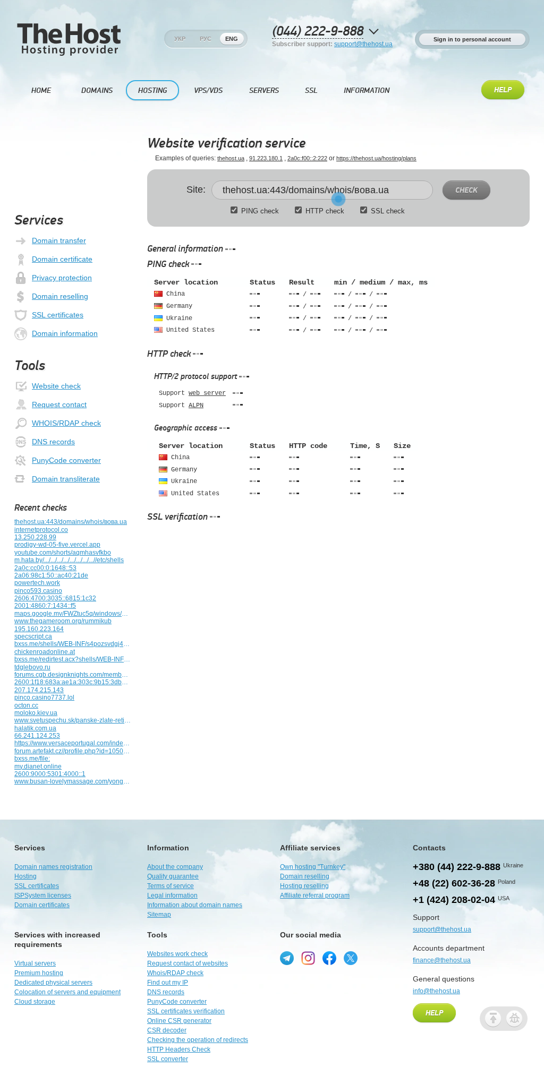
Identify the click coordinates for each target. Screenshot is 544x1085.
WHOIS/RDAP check (66, 423)
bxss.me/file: (32, 758)
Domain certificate (62, 259)
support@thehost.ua (363, 44)
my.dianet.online (38, 766)
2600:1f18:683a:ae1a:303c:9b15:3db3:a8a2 (72, 682)
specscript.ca (33, 636)
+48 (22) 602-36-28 (454, 883)
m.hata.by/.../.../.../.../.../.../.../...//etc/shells (69, 560)
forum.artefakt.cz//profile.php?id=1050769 (72, 751)
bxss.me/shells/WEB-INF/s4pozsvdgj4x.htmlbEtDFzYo (72, 644)
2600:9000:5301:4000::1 (50, 774)
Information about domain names (194, 905)
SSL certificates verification (186, 1011)
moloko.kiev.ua (35, 713)
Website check (56, 386)
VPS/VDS (208, 90)
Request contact (59, 404)
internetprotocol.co (41, 529)
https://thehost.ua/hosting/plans (376, 158)
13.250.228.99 (35, 537)
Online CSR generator (179, 1020)
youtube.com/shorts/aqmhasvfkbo (62, 552)
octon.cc (26, 705)
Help (503, 90)
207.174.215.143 (39, 690)
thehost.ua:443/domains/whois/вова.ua (70, 522)
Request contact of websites (187, 963)
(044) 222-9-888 (317, 31)
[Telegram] (287, 958)
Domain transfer (59, 240)
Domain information (65, 333)
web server (207, 393)
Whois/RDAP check (175, 973)
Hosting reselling (304, 886)
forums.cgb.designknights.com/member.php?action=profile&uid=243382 (72, 674)
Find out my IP (167, 982)
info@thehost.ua (436, 991)
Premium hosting (38, 973)
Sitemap (159, 914)
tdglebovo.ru (32, 667)
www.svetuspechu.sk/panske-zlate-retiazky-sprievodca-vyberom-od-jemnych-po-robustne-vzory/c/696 (72, 720)
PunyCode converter (66, 460)
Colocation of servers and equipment (67, 992)
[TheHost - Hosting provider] (68, 53)
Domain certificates (42, 905)
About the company (175, 867)
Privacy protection (62, 277)
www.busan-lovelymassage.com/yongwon (72, 781)
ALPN (196, 405)
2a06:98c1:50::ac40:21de (51, 575)
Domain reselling (60, 296)
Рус (205, 39)
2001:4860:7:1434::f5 (45, 605)
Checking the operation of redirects (197, 1040)
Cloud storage (34, 1001)
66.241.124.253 (37, 735)
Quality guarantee (173, 876)
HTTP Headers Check (178, 1049)
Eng (231, 39)
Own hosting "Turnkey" (312, 867)
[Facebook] (329, 958)
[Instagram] (308, 958)
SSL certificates (57, 315)
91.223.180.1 (266, 158)
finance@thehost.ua (442, 960)
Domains (97, 90)
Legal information (172, 895)
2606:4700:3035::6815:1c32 (55, 598)
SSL (311, 90)
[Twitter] (351, 958)
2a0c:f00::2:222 (307, 158)
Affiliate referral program (315, 895)
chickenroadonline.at (44, 652)
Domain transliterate (66, 479)
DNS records (53, 441)
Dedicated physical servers (53, 982)
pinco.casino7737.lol (44, 697)
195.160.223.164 (39, 629)
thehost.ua (230, 158)
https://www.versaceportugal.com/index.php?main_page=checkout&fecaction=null (72, 743)
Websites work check (177, 954)
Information (366, 90)
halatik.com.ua (35, 728)
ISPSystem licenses (42, 895)
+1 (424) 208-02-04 (454, 899)
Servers (264, 90)
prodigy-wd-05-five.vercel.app (57, 544)
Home (41, 90)
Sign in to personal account (472, 39)
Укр (179, 39)
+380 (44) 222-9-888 (456, 867)
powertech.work (37, 583)
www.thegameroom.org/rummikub (63, 621)
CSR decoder (166, 1030)
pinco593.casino (38, 591)
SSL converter (167, 1059)
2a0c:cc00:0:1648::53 (45, 568)
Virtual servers (35, 963)
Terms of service (170, 886)
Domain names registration (53, 867)
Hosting (152, 90)
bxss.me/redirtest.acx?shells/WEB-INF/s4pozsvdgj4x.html (72, 659)
